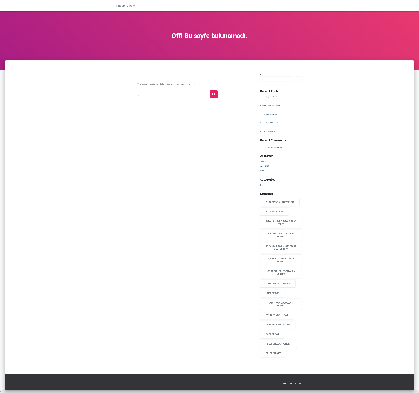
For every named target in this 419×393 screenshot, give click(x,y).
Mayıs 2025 (264, 166)
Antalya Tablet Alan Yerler (269, 123)
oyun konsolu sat (276, 315)
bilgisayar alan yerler (279, 202)
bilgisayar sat (274, 211)
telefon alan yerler (278, 343)
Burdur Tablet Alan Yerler (269, 114)
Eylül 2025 (264, 161)
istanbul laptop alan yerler (281, 235)
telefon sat (273, 353)
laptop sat (272, 293)
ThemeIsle (299, 383)
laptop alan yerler (277, 283)
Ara (261, 74)
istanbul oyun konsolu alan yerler (281, 247)
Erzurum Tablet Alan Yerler (270, 105)
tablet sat (272, 334)
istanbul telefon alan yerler (281, 272)
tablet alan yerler (277, 324)
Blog (261, 185)
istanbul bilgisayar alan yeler (281, 222)
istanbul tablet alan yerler (281, 260)
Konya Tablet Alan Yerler (269, 131)
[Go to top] (209, 391)
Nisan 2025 (264, 171)
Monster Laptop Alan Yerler (270, 97)
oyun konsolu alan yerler (281, 304)
